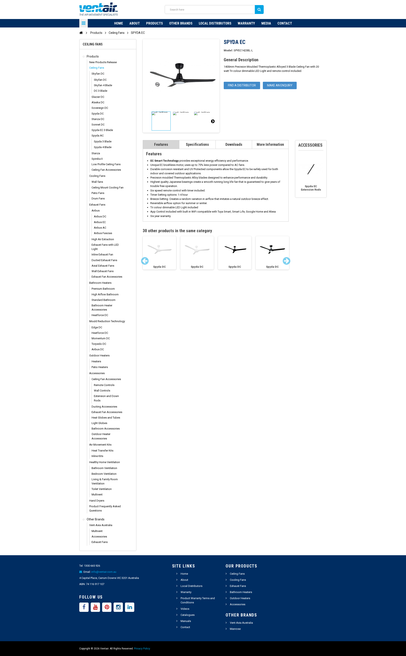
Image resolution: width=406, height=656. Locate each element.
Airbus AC (100, 227)
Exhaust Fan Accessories (107, 276)
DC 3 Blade (100, 90)
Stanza (96, 153)
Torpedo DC (99, 343)
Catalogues (188, 614)
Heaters (96, 361)
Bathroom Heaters (100, 282)
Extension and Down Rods (106, 398)
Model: (228, 50)
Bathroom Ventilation (104, 468)
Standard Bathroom (103, 299)
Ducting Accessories (104, 406)
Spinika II (97, 158)
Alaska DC (98, 102)
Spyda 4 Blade (102, 147)
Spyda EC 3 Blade (102, 130)
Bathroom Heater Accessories (102, 307)
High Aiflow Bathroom (105, 294)
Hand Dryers (96, 500)
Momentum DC (101, 338)
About (134, 23)
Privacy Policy (142, 648)
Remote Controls (104, 385)
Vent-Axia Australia (100, 525)
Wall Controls (102, 390)
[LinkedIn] (129, 607)
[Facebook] (84, 607)
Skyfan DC (98, 73)
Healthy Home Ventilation (104, 462)
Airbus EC (100, 222)
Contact (284, 23)
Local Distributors (215, 23)
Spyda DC (98, 113)
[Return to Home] (81, 32)
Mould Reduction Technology (107, 321)
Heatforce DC (100, 315)
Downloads (233, 144)
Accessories (97, 373)
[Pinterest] (106, 607)
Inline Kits (97, 456)
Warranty (246, 23)
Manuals (186, 621)
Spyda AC (98, 135)
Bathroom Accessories (106, 428)
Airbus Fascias (103, 233)
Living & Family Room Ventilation (105, 481)
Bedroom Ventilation (104, 473)
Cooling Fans (97, 175)
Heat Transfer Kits (102, 450)
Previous (149, 121)
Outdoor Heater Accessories (101, 436)
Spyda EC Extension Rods (311, 188)
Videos (185, 608)
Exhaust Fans (97, 204)
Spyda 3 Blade (102, 141)
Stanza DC (98, 119)
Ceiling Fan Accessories (106, 169)
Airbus (96, 210)
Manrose (235, 628)
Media (266, 23)
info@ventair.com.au (103, 571)
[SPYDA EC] (161, 121)
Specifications (197, 144)
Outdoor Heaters (99, 355)
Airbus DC (100, 216)
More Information (270, 144)
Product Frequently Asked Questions (105, 508)
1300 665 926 (92, 565)
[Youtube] (95, 607)
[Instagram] (118, 607)
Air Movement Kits (100, 444)
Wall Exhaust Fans (103, 271)
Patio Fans (98, 193)
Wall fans (97, 181)
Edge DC (97, 327)
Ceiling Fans (96, 67)
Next (213, 121)
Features (161, 144)
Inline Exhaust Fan (102, 254)
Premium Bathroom (103, 288)
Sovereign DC (100, 107)
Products (154, 23)
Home (118, 23)
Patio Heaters (100, 367)
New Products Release (103, 62)
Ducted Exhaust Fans (104, 260)
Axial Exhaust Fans (103, 265)
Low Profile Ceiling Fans (106, 164)
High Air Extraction (103, 239)
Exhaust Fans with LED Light (105, 247)
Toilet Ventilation (102, 489)
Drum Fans (98, 198)
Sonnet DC (98, 124)
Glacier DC (98, 96)
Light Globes (99, 423)
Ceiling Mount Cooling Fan (107, 187)
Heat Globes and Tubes (106, 417)
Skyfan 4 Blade (103, 85)
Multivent (97, 494)
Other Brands (180, 23)
